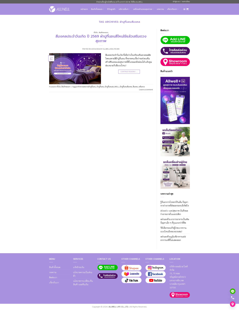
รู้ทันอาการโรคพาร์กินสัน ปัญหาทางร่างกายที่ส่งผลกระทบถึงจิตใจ (174, 204)
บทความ (160, 9)
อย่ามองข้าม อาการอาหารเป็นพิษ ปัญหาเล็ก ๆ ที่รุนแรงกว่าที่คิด (174, 221)
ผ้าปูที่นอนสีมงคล (126, 86)
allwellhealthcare (111, 49)
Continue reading (129, 71)
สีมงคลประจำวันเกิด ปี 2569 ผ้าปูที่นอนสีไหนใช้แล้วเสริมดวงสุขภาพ (101, 39)
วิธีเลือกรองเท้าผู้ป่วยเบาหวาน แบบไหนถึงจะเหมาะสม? (173, 229)
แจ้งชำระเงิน (78, 267)
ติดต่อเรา (53, 277)
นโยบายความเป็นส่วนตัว (82, 274)
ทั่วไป (95, 32)
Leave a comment (146, 89)
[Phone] (232, 297)
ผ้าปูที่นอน (100, 86)
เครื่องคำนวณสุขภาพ (142, 9)
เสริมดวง (142, 86)
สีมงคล (135, 86)
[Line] (232, 291)
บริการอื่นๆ (123, 9)
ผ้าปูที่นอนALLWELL (112, 86)
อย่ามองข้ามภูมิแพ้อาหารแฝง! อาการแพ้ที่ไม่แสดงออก (173, 238)
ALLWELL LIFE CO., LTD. (119, 306)
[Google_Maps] (232, 304)
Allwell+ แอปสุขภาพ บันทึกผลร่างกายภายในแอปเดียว (174, 212)
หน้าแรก (84, 9)
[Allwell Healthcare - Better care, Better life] (59, 9)
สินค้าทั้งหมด (96, 9)
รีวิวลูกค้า (111, 9)
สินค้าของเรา (103, 32)
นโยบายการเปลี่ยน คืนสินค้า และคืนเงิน (83, 282)
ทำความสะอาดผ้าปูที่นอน (87, 86)
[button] (186, 9)
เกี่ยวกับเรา (172, 9)
